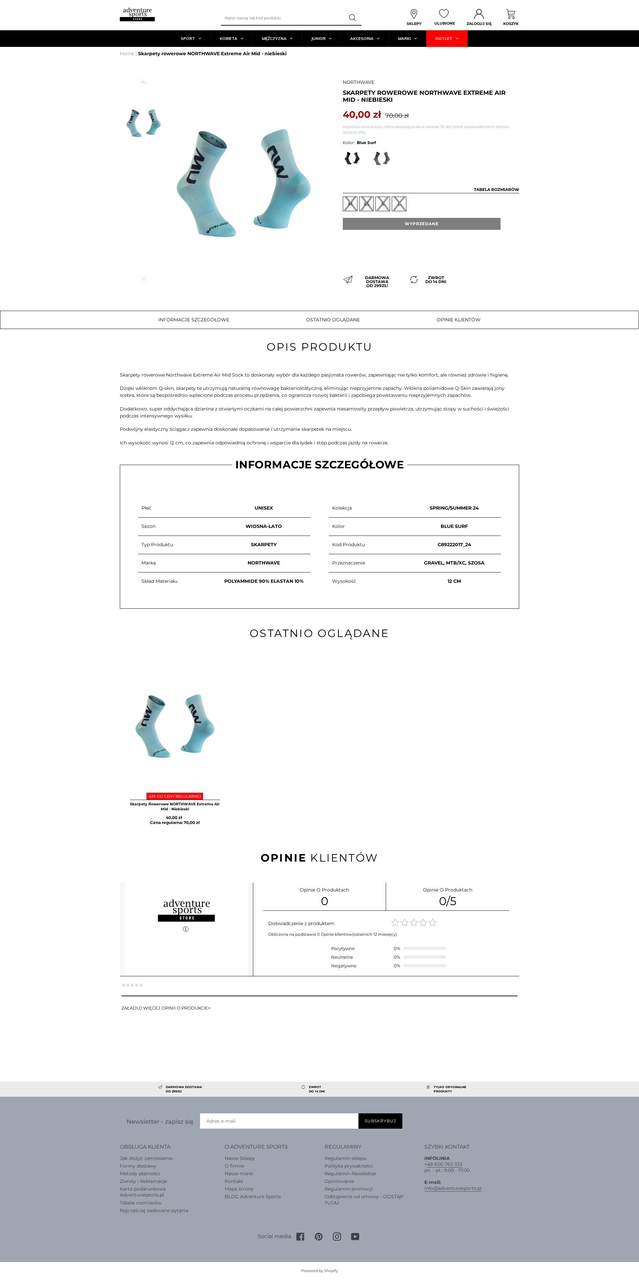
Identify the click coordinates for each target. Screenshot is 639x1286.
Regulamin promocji (348, 1189)
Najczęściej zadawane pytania (154, 1210)
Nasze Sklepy (240, 1158)
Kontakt (234, 1181)
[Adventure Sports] (137, 14)
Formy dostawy (138, 1166)
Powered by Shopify (319, 1270)
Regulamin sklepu (345, 1158)
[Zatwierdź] (353, 18)
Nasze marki (239, 1174)
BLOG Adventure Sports (253, 1197)
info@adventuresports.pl (453, 1188)
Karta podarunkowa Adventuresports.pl (143, 1192)
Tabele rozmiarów (140, 1203)
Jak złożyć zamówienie (146, 1158)
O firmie (234, 1166)
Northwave (358, 82)
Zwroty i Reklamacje (143, 1181)
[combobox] (282, 18)
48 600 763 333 (444, 1164)
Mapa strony (239, 1189)
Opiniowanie (339, 1181)
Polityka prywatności (348, 1166)
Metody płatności (140, 1174)
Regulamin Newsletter (350, 1174)
